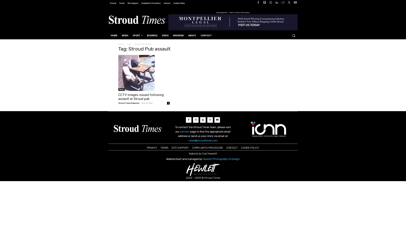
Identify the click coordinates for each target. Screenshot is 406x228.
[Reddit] (283, 3)
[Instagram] (270, 3)
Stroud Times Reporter (128, 103)
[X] (289, 3)
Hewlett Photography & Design (221, 159)
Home (121, 44)
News (121, 89)
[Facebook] (258, 3)
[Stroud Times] (136, 20)
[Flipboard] (264, 3)
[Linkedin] (277, 3)
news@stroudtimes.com (203, 140)
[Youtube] (295, 3)
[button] (294, 35)
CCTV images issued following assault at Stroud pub (141, 97)
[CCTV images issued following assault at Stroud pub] (144, 73)
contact (185, 131)
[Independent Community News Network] (269, 129)
